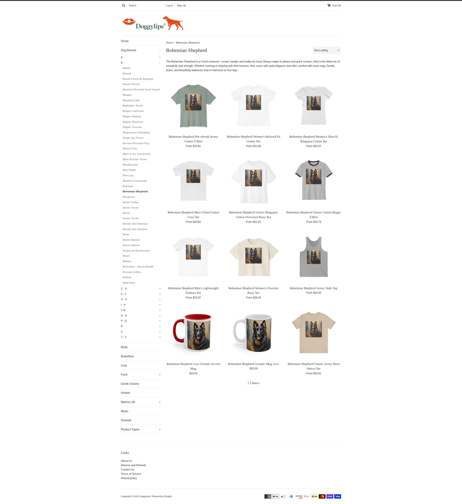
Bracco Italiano (131, 245)
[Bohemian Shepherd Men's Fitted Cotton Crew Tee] (193, 181)
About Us (126, 460)
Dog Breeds (140, 50)
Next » (256, 383)
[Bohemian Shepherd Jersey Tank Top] (313, 256)
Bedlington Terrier (133, 105)
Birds (124, 347)
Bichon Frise (130, 148)
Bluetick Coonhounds (135, 180)
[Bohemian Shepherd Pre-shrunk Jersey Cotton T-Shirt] (193, 105)
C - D (141, 288)
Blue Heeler (129, 170)
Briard (126, 256)
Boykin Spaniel (131, 239)
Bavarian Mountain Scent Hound (141, 89)
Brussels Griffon (132, 272)
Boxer (126, 234)
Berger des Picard (133, 138)
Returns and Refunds (133, 465)
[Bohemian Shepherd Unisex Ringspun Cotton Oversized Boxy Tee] (253, 181)
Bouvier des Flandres (135, 229)
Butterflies (127, 356)
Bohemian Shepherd (135, 191)
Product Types (141, 429)
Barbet (126, 68)
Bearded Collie (131, 100)
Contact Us (127, 469)
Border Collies (131, 202)
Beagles (127, 95)
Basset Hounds (131, 84)
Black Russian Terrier (135, 159)
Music (124, 411)
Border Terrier (131, 207)
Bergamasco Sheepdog (136, 132)
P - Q (141, 320)
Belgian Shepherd (133, 121)
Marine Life (141, 402)
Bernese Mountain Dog (136, 143)
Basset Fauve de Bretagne (138, 79)
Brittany (127, 261)
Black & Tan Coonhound (136, 154)
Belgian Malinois (132, 116)
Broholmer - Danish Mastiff (138, 266)
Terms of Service (131, 473)
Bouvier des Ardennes (135, 223)
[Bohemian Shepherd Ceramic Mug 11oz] (253, 332)
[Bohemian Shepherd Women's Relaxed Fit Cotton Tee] (253, 105)
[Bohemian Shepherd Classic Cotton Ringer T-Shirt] (313, 181)
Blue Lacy (128, 175)
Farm (141, 374)
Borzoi (126, 213)
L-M (141, 310)
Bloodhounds (130, 164)
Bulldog (127, 277)
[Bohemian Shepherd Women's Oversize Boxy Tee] (253, 256)
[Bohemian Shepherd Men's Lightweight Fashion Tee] (193, 256)
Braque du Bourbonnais (136, 250)
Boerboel (128, 186)
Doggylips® (145, 496)
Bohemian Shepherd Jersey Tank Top (313, 288)
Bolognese (129, 197)
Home (125, 41)
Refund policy (129, 478)
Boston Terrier (131, 218)
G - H (141, 299)
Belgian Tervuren (132, 127)
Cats (124, 365)
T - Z (141, 337)
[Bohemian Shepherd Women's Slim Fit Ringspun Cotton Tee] (313, 105)
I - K (141, 304)
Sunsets (126, 420)
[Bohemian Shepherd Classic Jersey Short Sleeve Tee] (313, 332)
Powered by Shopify (162, 496)
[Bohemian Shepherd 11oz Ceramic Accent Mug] (193, 332)
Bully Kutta (129, 282)
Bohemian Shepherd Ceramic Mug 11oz (253, 364)
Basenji (127, 73)
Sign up (181, 5)
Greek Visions (130, 383)
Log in (169, 5)
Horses (125, 392)
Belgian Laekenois (133, 111)
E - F (141, 294)
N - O (141, 315)
